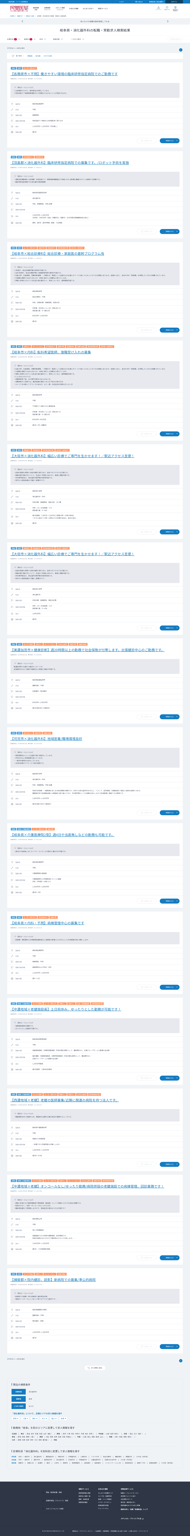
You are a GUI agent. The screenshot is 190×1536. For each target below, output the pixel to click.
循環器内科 (50, 1456)
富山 (53, 1418)
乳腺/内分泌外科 (110, 1460)
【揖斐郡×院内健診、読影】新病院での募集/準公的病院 (53, 1279)
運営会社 (75, 1531)
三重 (24, 1418)
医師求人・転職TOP (16, 16)
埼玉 (72, 1434)
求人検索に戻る (96, 1368)
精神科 (65, 1463)
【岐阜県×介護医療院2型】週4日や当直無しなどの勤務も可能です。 (62, 834)
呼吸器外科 (83, 1460)
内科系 (14, 1456)
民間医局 (19, 8)
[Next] (167, 21)
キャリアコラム (103, 1508)
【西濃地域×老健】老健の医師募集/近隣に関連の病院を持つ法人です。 (64, 1100)
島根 (97, 1437)
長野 (62, 1418)
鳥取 (93, 1437)
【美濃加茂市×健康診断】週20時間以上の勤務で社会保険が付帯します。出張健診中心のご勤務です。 (87, 649)
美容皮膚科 (153, 1463)
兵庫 (55, 1437)
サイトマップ (144, 1531)
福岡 (19, 1440)
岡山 (89, 1437)
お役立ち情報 (73, 8)
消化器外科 (60, 1460)
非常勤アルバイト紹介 (128, 1496)
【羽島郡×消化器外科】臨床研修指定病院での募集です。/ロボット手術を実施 (69, 162)
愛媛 (125, 1437)
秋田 (40, 1434)
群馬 (90, 1434)
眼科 (48, 1463)
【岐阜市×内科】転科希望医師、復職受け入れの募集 (50, 352)
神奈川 (77, 1434)
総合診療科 (107, 1456)
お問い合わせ (133, 1531)
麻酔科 (20, 1463)
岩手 (32, 1434)
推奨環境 (106, 1531)
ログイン (174, 2)
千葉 (68, 1434)
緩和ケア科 (141, 1463)
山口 (101, 1437)
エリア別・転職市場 (105, 1496)
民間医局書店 (83, 1502)
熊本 (32, 1440)
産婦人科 (30, 1463)
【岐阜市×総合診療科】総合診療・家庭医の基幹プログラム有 (57, 253)
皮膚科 (40, 1463)
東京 (64, 1434)
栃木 (86, 1434)
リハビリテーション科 (113, 1463)
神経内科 (61, 1456)
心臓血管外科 (96, 1460)
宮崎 (40, 1440)
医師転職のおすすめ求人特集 (130, 1505)
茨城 (82, 1434)
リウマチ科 (95, 1456)
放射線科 (97, 1463)
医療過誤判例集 (103, 1505)
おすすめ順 (48, 56)
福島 (49, 1434)
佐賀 (23, 1440)
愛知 (14, 1418)
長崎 (27, 1440)
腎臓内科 (129, 1456)
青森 (28, 1434)
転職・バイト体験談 (105, 1499)
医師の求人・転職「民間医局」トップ (134, 1509)
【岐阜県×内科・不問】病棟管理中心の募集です (47, 922)
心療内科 (83, 1456)
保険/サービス (103, 8)
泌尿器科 (87, 1463)
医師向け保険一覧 (84, 1496)
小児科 (56, 1463)
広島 (85, 1437)
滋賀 (59, 1437)
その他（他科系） (167, 1463)
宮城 (36, 1434)
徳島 (120, 1437)
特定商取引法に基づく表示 (119, 1531)
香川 (116, 1437)
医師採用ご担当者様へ (156, 2)
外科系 (14, 1460)
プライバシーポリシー (87, 1531)
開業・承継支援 (84, 1499)
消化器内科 (38, 1456)
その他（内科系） (142, 1456)
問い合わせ (139, 2)
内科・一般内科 (24, 1456)
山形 (45, 1434)
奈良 (63, 1437)
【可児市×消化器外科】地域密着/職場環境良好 (46, 738)
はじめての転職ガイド (105, 1493)
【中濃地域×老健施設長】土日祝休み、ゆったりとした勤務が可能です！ (65, 1009)
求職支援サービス (127, 1489)
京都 (51, 1437)
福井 (34, 1418)
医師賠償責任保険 (84, 1493)
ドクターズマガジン (104, 1502)
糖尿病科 (118, 1456)
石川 (43, 1418)
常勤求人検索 (30, 16)
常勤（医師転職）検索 (54, 1492)
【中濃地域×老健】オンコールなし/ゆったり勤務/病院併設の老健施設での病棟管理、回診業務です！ (87, 1186)
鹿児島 (45, 1440)
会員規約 (98, 1531)
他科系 (14, 1463)
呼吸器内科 (72, 1456)
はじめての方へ (88, 8)
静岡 (27, 1437)
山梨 (107, 1434)
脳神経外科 (48, 1460)
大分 (36, 1440)
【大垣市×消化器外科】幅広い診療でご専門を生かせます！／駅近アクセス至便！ (72, 455)
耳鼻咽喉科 (76, 1463)
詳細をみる (170, 140)
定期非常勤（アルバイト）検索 (57, 1500)
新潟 (116, 1434)
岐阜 (23, 1437)
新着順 (30, 56)
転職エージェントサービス (130, 1493)
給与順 (38, 56)
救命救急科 (129, 1463)
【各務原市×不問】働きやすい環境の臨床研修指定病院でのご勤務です (64, 73)
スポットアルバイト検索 (55, 1509)
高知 (129, 1437)
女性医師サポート (127, 1499)
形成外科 (71, 1460)
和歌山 (68, 1437)
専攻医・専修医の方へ (128, 1502)
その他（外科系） (127, 1460)
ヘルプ (121, 2)
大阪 (47, 1437)
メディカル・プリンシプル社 (131, 1518)
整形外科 (37, 1460)
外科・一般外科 (24, 1460)
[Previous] (22, 21)
